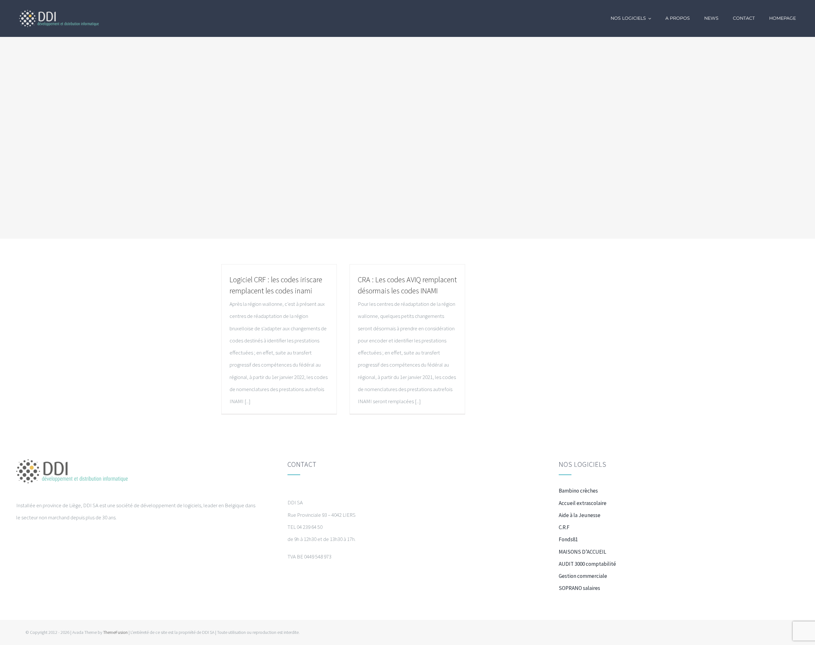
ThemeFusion (115, 632)
